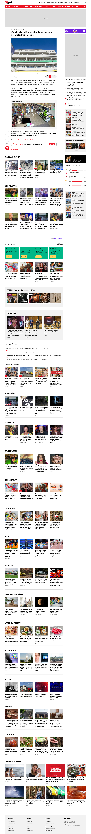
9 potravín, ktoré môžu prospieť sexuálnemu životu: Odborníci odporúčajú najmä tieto (56, 467)
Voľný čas (75, 6)
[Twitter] (70, 818)
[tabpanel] (75, 95)
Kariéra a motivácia (14, 594)
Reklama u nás (29, 821)
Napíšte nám (10, 828)
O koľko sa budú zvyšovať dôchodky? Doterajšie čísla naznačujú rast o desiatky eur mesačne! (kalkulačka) (41, 526)
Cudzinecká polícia (30, 140)
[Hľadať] (84, 6)
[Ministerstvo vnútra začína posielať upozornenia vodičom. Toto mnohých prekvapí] (11, 573)
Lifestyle (67, 6)
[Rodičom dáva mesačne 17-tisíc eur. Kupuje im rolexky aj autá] (11, 459)
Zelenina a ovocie (53, 754)
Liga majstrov (22, 556)
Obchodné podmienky (31, 825)
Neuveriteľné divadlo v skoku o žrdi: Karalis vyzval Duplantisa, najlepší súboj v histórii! (41, 553)
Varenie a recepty (13, 623)
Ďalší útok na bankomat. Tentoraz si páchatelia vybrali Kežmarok (41, 694)
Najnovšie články (11, 344)
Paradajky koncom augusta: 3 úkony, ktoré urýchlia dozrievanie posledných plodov (26, 750)
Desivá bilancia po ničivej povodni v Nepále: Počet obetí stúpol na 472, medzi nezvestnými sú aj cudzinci (41, 410)
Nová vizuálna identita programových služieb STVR (51, 332)
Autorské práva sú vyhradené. (70, 822)
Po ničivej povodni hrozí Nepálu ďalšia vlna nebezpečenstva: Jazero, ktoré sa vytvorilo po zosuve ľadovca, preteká (11, 410)
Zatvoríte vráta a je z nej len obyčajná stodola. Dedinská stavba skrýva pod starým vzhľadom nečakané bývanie (41, 723)
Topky (19, 29)
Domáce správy (12, 364)
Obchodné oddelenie (50, 825)
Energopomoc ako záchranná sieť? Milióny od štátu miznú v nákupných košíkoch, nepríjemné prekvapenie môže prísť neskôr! (11, 526)
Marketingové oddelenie (50, 828)
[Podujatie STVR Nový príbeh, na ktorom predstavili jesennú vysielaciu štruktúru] (34, 322)
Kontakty (48, 818)
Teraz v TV (68, 166)
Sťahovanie (21, 140)
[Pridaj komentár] (7, 133)
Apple (6, 670)
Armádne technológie (53, 672)
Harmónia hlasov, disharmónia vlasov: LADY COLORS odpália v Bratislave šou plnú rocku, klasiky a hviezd (41, 276)
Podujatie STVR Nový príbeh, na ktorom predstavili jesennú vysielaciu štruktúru (31, 333)
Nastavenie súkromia (12, 825)
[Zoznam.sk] (68, 825)
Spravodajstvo (48, 821)
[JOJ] (66, 173)
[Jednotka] (66, 176)
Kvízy (54, 6)
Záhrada (21, 754)
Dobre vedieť (7, 279)
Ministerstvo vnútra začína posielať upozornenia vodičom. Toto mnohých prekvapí (11, 581)
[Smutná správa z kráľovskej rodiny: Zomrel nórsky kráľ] (11, 430)
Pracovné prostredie (53, 614)
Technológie (10, 650)
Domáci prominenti (23, 442)
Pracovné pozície (10, 244)
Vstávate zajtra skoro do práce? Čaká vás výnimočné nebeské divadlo (41, 610)
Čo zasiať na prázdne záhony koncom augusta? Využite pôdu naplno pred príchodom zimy (56, 750)
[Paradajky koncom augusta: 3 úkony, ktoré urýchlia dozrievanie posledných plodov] (26, 742)
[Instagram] (68, 818)
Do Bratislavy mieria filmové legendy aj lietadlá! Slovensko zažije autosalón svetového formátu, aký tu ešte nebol (56, 276)
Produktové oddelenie (50, 823)
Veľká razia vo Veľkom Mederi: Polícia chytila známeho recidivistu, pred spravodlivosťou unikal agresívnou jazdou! (26, 174)
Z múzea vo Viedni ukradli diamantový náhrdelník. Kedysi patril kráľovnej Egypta (56, 695)
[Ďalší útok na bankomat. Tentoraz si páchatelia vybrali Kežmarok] (41, 687)
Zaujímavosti (39, 6)
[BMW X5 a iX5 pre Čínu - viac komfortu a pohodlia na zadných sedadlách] (41, 573)
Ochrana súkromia (11, 823)
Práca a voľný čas (38, 614)
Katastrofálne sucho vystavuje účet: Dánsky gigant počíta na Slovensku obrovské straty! (55, 526)
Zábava (73, 156)
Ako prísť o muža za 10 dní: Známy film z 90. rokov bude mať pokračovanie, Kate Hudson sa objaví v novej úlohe (78, 160)
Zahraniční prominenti (9, 440)
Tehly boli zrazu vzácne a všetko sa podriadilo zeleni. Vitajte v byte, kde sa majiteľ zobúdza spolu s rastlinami (11, 723)
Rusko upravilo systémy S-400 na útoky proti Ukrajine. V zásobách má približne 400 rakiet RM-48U (26, 667)
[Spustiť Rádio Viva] (75, 30)
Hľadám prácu (22, 614)
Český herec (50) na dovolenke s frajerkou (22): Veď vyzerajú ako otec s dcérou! (40, 438)
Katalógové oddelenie (50, 826)
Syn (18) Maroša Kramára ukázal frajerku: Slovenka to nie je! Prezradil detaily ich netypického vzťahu (15, 333)
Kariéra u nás (10, 826)
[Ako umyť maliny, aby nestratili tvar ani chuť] (56, 630)
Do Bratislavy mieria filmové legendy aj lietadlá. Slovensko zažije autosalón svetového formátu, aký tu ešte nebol (56, 582)
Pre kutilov (10, 734)
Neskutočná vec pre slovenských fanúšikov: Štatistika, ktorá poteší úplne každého (25, 276)
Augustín (55, 2)
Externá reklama (30, 823)
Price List (28, 828)
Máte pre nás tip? (49, 830)
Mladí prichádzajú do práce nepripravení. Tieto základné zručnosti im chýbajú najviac (56, 610)
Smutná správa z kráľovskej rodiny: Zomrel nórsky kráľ (11, 437)
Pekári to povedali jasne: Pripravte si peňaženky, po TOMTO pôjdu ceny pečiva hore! (26, 359)
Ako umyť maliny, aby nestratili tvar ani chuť (55, 637)
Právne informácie (11, 821)
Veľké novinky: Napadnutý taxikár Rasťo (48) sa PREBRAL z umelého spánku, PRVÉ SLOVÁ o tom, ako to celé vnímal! (34, 355)
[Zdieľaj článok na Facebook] (7, 138)
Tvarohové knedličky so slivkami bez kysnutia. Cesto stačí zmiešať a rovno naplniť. (26, 639)
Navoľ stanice (67, 188)
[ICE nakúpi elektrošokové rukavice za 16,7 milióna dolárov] (26, 401)
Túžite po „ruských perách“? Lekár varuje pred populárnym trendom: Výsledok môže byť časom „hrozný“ (41, 468)
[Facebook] (65, 818)
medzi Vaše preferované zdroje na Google (29, 144)
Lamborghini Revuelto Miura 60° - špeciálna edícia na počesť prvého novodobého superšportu (26, 581)
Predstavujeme (22, 585)
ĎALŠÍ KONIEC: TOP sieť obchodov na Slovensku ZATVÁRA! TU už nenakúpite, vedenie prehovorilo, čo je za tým (56, 381)
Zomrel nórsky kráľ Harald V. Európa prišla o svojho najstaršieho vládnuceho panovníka (11, 695)
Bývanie (8, 706)
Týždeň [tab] (83, 79)
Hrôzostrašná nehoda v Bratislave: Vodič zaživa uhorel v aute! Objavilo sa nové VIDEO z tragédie (11, 173)
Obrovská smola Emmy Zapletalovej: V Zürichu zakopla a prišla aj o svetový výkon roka (55, 553)
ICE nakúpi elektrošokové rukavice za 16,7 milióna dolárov (26, 408)
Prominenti (24, 6)
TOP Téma (22, 672)
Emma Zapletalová (53, 556)
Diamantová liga (38, 556)
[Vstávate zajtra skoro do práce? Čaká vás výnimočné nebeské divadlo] (41, 602)
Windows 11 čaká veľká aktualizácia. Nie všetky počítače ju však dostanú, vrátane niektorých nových (41, 667)
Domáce (8, 6)
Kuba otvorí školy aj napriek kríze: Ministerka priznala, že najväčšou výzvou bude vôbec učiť (56, 409)
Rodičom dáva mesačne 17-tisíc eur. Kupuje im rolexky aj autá (21, 352)
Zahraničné (16, 6)
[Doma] (66, 180)
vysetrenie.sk (52, 471)
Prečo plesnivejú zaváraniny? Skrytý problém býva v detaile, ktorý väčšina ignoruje (11, 750)
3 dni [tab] (78, 79)
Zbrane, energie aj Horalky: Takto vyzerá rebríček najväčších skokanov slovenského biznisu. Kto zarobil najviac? (25, 526)
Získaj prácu (7, 615)
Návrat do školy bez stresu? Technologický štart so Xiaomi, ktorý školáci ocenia (55, 496)
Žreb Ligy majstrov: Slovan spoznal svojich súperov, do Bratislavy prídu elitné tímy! (25, 553)
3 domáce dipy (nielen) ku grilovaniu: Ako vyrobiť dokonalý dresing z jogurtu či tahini (41, 639)
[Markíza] (66, 169)
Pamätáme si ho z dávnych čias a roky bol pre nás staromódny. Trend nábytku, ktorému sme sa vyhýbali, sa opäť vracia (56, 723)
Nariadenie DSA (11, 830)
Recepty (6, 754)
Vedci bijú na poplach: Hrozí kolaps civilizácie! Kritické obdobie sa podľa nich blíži (26, 467)
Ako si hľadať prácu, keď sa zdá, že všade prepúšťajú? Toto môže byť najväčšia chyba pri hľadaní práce (11, 611)
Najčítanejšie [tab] (70, 79)
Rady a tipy (37, 643)
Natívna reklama (30, 830)
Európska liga (7, 558)
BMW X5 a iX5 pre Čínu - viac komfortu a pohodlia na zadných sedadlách (41, 580)
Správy (26, 337)
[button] (50, 76)
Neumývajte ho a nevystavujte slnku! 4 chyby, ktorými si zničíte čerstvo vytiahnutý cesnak (41, 750)
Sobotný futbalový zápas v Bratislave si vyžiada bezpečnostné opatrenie (56, 172)
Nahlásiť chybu (14, 149)
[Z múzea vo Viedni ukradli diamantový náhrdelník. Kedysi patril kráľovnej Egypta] (56, 687)
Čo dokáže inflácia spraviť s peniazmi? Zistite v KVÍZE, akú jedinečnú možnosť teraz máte (11, 276)
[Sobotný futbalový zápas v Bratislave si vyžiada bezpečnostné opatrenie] (56, 165)
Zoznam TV (11, 313)
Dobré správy (11, 480)
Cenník (28, 826)
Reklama (29, 818)
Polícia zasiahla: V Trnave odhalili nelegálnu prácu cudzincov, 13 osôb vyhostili (41, 173)
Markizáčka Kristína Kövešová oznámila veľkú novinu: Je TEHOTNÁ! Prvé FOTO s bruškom (26, 438)
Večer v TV (76, 166)
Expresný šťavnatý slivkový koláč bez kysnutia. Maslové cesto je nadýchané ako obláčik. (11, 639)
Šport (31, 6)
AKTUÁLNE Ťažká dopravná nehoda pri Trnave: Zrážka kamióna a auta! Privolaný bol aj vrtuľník (26, 381)
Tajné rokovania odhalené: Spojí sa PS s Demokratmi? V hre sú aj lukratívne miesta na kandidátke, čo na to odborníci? (78, 215)
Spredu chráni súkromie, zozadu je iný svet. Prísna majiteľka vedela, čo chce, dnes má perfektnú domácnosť (26, 723)
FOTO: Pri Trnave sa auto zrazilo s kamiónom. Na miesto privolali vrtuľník (26, 694)
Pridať (53, 144)
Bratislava (51, 386)
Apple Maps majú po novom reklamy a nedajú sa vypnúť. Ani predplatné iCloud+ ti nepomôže (11, 666)
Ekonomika (48, 6)
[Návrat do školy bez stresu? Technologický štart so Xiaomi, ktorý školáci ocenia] (56, 487)
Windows (36, 672)
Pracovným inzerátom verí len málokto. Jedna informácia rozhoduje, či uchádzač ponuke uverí (26, 610)
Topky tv (60, 6)
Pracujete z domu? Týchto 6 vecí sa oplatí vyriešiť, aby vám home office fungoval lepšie (27, 348)
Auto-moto (10, 565)
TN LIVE (8, 679)
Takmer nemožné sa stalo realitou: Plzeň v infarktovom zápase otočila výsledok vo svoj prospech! (11, 553)
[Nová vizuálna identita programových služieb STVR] (52, 322)
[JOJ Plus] (66, 184)
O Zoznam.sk (11, 818)
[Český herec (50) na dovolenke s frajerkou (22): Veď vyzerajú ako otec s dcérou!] (41, 430)
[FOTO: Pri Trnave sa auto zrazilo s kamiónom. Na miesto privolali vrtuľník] (26, 687)
